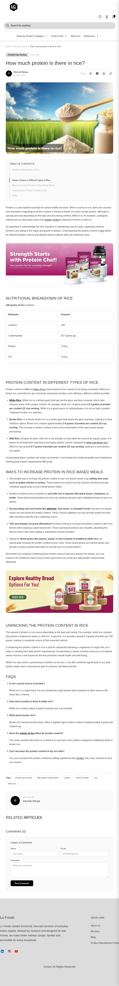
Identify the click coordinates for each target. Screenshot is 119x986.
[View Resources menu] (97, 36)
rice (102, 230)
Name (13, 848)
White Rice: (15, 400)
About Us (75, 36)
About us (95, 925)
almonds (51, 508)
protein (67, 778)
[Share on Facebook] (97, 73)
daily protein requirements (48, 778)
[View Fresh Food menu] (65, 36)
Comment (15, 860)
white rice (12, 784)
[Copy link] (110, 73)
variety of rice (27, 733)
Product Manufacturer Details (101, 943)
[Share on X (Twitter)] (90, 73)
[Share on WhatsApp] (104, 73)
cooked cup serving (23, 778)
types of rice (39, 389)
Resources (89, 36)
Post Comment (22, 883)
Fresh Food (57, 36)
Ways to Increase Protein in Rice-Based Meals (33, 185)
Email (63, 848)
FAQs (14, 195)
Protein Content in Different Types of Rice (31, 180)
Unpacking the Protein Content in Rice (29, 190)
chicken (80, 758)
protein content (52, 220)
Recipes (95, 931)
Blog (93, 937)
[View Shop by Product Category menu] (46, 36)
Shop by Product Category (30, 36)
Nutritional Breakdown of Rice (25, 170)
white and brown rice (97, 442)
